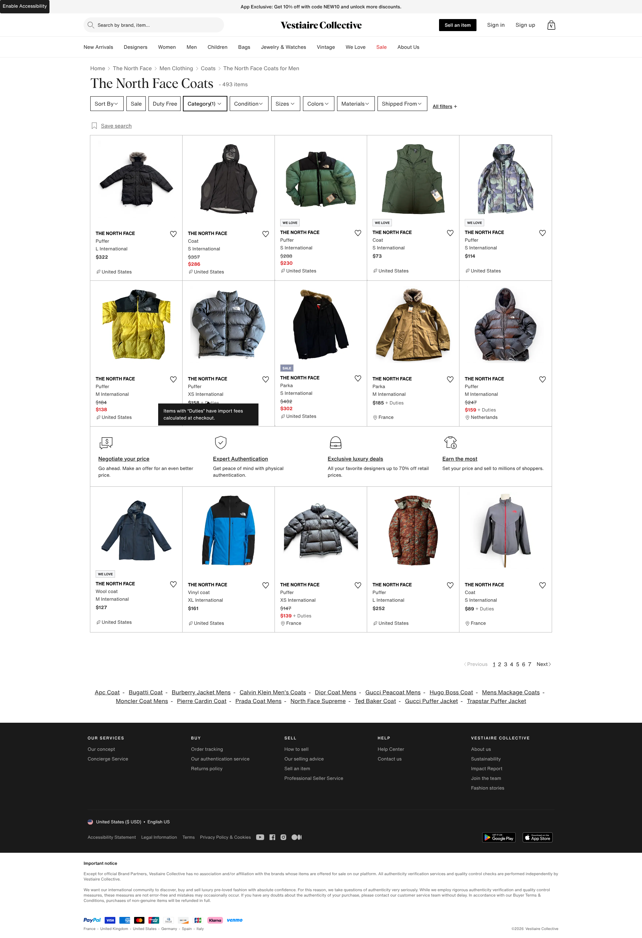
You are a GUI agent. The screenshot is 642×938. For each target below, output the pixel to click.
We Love (356, 47)
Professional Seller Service (313, 778)
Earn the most (459, 459)
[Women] (181, 47)
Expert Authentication (240, 459)
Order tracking (207, 749)
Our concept (101, 749)
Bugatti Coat (146, 692)
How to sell (296, 749)
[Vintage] (340, 47)
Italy (200, 928)
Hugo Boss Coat (451, 692)
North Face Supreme (318, 701)
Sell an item (458, 24)
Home (97, 68)
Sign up (525, 24)
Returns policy (206, 768)
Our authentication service (220, 759)
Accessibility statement (112, 837)
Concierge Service (108, 759)
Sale (382, 47)
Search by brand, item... (124, 24)
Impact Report (487, 768)
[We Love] (371, 47)
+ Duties (210, 402)
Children (218, 47)
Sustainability (486, 759)
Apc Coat (107, 692)
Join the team (486, 778)
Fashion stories (487, 788)
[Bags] (255, 47)
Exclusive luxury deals (355, 459)
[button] (551, 25)
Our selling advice (304, 759)
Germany (169, 928)
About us (481, 749)
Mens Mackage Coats (511, 692)
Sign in (496, 24)
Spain (187, 928)
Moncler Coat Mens (142, 701)
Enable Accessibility (25, 6)
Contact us (390, 759)
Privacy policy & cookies (225, 837)
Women (167, 47)
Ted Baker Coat (375, 701)
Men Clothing (176, 68)
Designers (135, 47)
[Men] (202, 47)
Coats (208, 68)
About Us (408, 47)
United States (145, 928)
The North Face (132, 68)
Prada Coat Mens (258, 701)
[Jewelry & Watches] (311, 47)
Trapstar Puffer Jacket (496, 701)
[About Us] (424, 47)
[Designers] (152, 47)
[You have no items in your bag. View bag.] (551, 25)
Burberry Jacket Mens (201, 692)
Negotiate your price (123, 459)
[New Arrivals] (118, 47)
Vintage (326, 47)
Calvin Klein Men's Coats (272, 692)
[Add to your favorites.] (173, 234)
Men (192, 47)
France (90, 928)
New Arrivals (98, 47)
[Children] (232, 47)
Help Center (391, 749)
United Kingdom (114, 928)
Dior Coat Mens (335, 692)
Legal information (159, 837)
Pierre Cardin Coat (201, 701)
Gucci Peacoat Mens (392, 692)
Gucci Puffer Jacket (431, 701)
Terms (188, 837)
